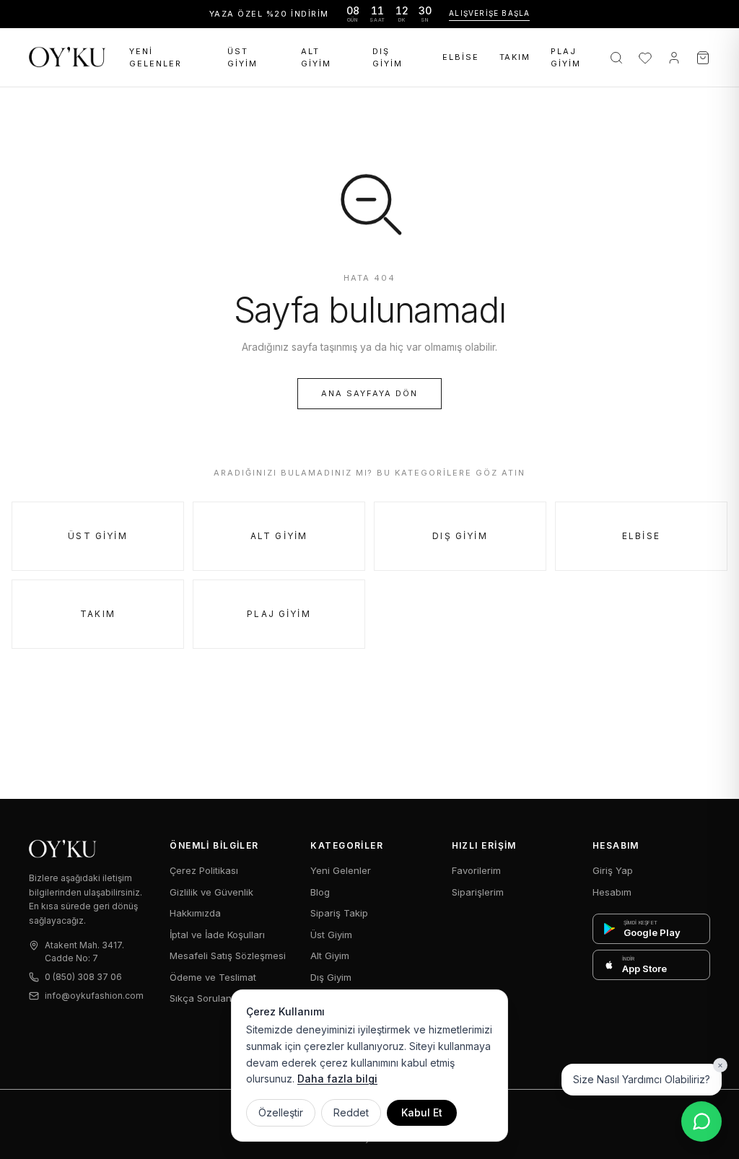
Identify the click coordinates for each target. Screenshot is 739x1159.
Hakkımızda (195, 913)
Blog (320, 892)
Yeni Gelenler (155, 57)
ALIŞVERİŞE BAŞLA (489, 13)
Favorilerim (476, 870)
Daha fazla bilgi (337, 1078)
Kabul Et (421, 1112)
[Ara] (616, 58)
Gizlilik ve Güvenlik (211, 892)
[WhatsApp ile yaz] (701, 1121)
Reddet (351, 1112)
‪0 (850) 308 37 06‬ (83, 976)
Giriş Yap (612, 870)
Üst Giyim (242, 57)
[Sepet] (703, 58)
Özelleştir (280, 1112)
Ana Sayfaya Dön (369, 393)
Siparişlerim (478, 892)
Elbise (460, 57)
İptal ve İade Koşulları (217, 934)
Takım (515, 57)
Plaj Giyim (566, 57)
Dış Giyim (387, 57)
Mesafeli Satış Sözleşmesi (228, 955)
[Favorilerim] (645, 58)
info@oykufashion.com (94, 995)
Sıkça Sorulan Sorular (218, 998)
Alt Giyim (316, 57)
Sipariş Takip (339, 913)
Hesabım (611, 892)
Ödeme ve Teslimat (213, 977)
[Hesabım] (674, 58)
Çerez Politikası (204, 870)
